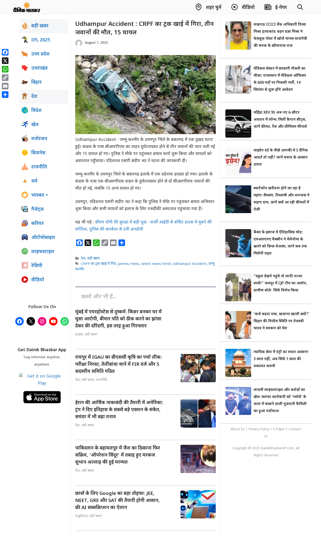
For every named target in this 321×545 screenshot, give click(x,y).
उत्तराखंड (39, 68)
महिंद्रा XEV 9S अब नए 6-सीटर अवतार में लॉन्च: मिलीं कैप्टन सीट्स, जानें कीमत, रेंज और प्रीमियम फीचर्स (280, 119)
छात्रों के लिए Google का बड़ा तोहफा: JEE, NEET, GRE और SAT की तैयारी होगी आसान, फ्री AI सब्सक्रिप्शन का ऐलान (117, 501)
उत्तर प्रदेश (40, 54)
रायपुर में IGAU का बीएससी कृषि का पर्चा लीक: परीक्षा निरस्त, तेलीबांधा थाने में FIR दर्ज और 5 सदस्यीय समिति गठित (118, 364)
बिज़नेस (38, 153)
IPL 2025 (40, 40)
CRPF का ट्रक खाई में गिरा (98, 264)
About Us (238, 429)
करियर (37, 224)
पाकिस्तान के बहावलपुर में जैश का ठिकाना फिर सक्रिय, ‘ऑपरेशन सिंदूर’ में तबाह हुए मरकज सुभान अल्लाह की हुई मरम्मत (117, 455)
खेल (35, 125)
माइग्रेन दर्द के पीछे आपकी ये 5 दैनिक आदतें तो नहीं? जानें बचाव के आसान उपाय (281, 157)
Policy (264, 429)
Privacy (254, 429)
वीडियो (37, 280)
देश (83, 258)
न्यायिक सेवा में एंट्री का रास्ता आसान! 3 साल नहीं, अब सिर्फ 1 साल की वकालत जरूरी (281, 359)
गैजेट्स (37, 210)
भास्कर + (39, 195)
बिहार (36, 83)
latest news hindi (156, 264)
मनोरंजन (39, 139)
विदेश (36, 111)
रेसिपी (36, 266)
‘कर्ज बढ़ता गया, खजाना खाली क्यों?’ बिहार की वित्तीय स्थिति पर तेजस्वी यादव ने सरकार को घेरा (281, 321)
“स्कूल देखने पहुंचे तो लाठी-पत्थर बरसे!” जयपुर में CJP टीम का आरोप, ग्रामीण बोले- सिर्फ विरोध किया (280, 283)
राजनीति (39, 167)
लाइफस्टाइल (42, 252)
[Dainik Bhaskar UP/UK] (27, 7)
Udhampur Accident (190, 264)
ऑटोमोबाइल (43, 238)
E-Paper (279, 429)
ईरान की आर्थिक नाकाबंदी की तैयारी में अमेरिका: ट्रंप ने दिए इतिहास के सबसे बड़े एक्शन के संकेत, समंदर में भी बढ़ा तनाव (119, 410)
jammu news (129, 264)
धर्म (34, 181)
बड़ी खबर (93, 258)
